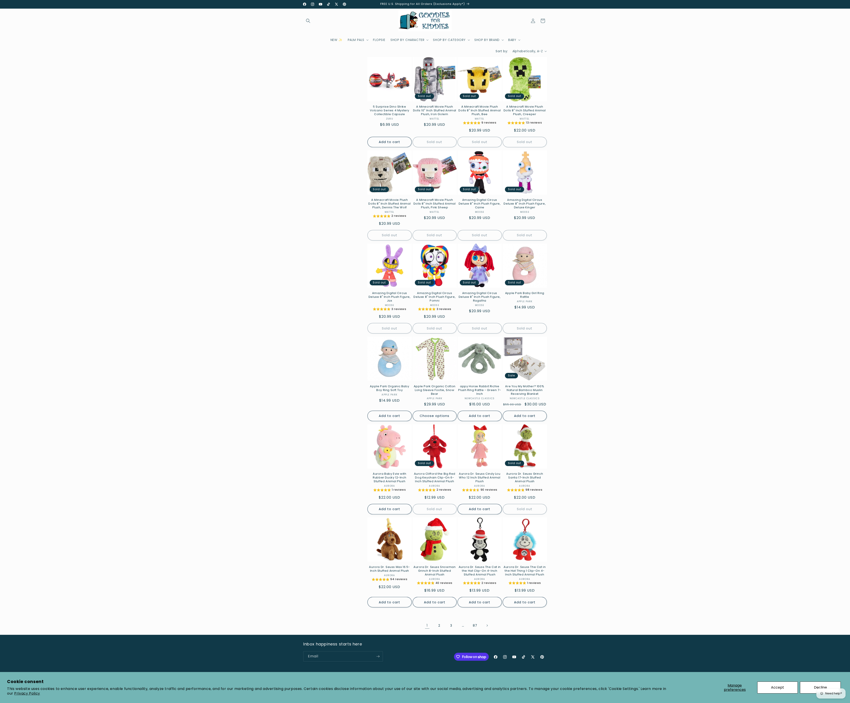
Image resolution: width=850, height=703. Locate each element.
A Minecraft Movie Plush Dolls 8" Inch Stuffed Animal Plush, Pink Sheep (434, 203)
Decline (820, 687)
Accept (777, 687)
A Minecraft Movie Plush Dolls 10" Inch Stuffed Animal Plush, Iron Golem (434, 110)
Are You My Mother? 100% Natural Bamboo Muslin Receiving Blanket (524, 390)
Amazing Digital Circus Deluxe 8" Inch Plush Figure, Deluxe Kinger (525, 203)
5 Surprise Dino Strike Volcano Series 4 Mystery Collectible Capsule (389, 110)
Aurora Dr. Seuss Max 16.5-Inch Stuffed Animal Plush (389, 569)
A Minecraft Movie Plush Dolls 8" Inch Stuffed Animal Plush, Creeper (525, 110)
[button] (308, 21)
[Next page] (487, 625)
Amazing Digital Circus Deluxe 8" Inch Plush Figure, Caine (480, 203)
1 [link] (427, 625)
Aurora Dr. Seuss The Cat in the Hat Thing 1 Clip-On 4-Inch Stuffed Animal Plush (525, 571)
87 (475, 625)
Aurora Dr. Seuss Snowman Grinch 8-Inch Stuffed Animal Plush (434, 571)
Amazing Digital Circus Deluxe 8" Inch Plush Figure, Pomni (434, 297)
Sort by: (502, 51)
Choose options (434, 415)
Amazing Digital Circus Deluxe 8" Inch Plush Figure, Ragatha (480, 297)
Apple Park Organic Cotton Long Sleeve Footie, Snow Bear (435, 390)
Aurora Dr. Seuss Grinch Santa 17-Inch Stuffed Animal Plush (524, 477)
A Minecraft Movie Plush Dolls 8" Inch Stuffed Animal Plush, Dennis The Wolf (389, 203)
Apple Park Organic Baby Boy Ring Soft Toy (389, 388)
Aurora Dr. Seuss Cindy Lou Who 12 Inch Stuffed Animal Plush (479, 477)
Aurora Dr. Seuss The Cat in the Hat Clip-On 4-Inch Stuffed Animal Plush (480, 571)
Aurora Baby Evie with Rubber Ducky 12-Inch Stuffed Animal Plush (389, 477)
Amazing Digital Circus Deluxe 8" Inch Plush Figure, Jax (390, 297)
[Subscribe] (378, 656)
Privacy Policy (27, 693)
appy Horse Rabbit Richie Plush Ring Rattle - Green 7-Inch (479, 390)
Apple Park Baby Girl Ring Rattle (524, 295)
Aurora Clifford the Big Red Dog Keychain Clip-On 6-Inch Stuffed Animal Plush (434, 477)
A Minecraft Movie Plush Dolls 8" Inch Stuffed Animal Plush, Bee (479, 110)
